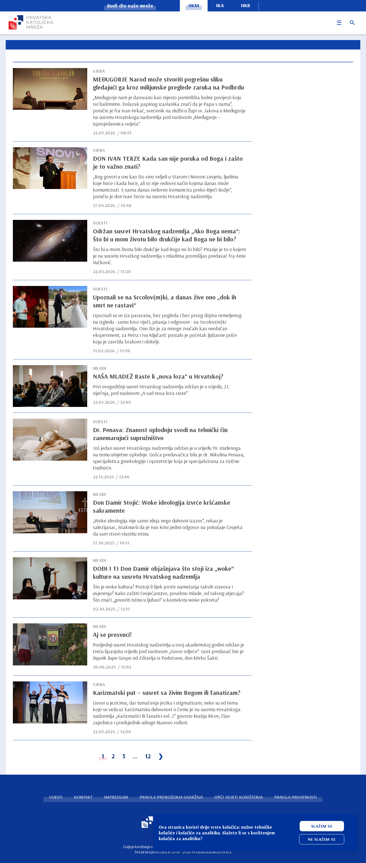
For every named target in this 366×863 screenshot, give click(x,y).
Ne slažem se (321, 839)
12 (148, 756)
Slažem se (322, 826)
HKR (245, 5)
